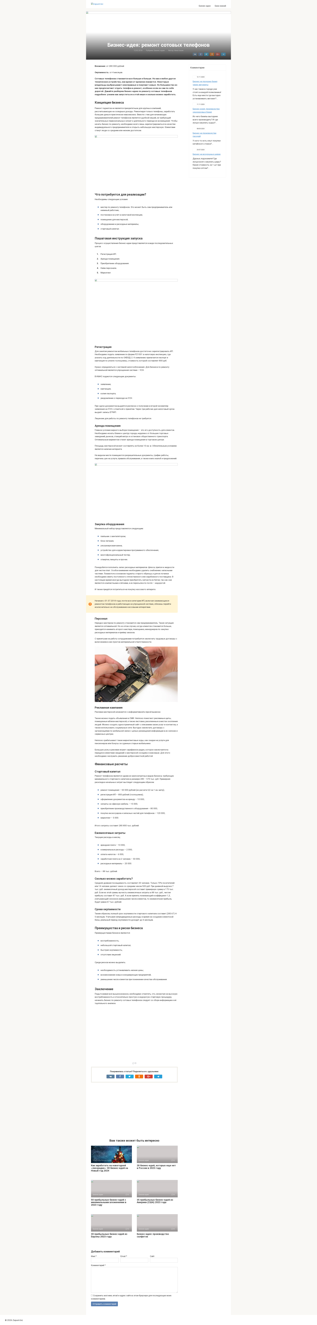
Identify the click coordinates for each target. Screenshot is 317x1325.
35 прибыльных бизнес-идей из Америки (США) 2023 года (155, 1201)
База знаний (220, 6)
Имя (94, 1256)
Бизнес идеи (205, 6)
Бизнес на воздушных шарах (207, 154)
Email (123, 1256)
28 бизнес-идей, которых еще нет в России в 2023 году (156, 1166)
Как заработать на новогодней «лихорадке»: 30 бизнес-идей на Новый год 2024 (109, 1168)
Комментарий (98, 1265)
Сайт (152, 1256)
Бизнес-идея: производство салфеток (153, 1235)
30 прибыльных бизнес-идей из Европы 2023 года (109, 1235)
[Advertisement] (136, 1033)
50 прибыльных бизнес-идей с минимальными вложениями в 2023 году (108, 1202)
